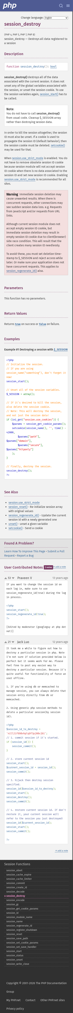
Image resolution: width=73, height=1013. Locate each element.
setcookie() (58, 145)
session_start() (49, 94)
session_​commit (15, 883)
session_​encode (15, 900)
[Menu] (68, 5)
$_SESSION (61, 349)
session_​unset (14, 959)
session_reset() (18, 507)
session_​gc (12, 904)
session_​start (14, 951)
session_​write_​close (17, 964)
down (13, 578)
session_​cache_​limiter (19, 878)
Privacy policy (15, 1008)
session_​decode (15, 891)
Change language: (32, 17)
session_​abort (14, 870)
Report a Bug (25, 555)
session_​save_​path (17, 938)
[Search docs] (60, 5)
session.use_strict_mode (27, 158)
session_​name (14, 921)
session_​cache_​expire (18, 874)
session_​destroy (15, 895)
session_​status (14, 955)
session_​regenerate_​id (19, 925)
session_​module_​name (19, 917)
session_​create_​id (16, 887)
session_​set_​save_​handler (21, 947)
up (6, 578)
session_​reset (14, 934)
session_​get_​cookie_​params (22, 908)
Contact (30, 1000)
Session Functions (17, 864)
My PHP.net (13, 1000)
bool (53, 66)
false (42, 324)
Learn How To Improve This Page (24, 551)
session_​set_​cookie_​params (22, 942)
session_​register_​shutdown (21, 929)
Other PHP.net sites (52, 1000)
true (18, 324)
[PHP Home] (10, 5)
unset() (13, 524)
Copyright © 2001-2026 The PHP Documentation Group (36, 987)
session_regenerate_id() (21, 271)
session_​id (12, 912)
